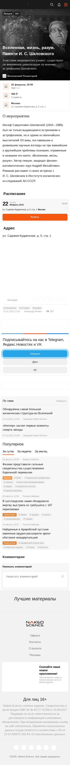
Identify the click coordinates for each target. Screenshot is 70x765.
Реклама (35, 655)
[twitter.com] (16, 747)
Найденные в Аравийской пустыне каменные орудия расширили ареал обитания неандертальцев (26, 533)
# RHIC (17, 478)
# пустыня (43, 547)
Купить (35, 216)
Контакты (35, 642)
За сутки (8, 451)
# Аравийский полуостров (31, 543)
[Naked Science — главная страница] (17, 4)
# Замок (22, 515)
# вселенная (10, 308)
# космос (37, 308)
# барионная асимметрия (37, 478)
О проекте (35, 648)
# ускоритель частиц (25, 486)
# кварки (8, 486)
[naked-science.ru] (54, 747)
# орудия (34, 515)
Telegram (35, 353)
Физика (7, 478)
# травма (28, 519)
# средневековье (12, 519)
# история (24, 308)
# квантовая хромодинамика (30, 482)
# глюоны (8, 482)
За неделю (24, 451)
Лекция (8, 13)
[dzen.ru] (39, 747)
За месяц (41, 451)
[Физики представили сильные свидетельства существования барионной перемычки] (62, 468)
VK (35, 370)
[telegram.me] (46, 747)
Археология (9, 515)
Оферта (35, 635)
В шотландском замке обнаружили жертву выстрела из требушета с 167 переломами (27, 505)
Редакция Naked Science (35, 419)
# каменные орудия (13, 547)
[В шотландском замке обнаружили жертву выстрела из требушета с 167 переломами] (62, 505)
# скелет (46, 515)
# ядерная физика (13, 490)
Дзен (35, 361)
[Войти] (65, 4)
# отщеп (30, 547)
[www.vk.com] (24, 747)
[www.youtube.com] (31, 747)
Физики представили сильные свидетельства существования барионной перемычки (23, 468)
